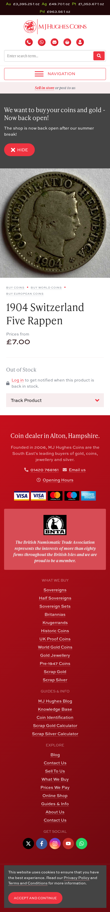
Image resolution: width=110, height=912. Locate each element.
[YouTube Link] (68, 843)
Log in (18, 380)
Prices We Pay (55, 787)
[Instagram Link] (55, 843)
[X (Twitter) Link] (28, 843)
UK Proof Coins (55, 639)
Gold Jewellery (55, 655)
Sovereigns (55, 590)
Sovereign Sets (55, 606)
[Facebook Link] (41, 843)
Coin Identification (55, 717)
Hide (22, 150)
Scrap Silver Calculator (55, 733)
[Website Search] (99, 55)
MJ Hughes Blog (55, 701)
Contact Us (55, 763)
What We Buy (55, 779)
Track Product (26, 400)
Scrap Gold (55, 671)
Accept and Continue (35, 898)
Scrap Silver (55, 680)
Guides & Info (55, 803)
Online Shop (55, 795)
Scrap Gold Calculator (55, 725)
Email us (77, 469)
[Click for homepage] (55, 26)
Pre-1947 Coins (55, 663)
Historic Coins (55, 630)
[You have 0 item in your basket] (67, 42)
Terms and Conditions (28, 883)
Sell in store (44, 87)
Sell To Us (55, 771)
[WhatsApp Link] (81, 843)
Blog (55, 754)
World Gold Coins (55, 647)
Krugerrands (55, 622)
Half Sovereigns (55, 598)
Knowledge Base (55, 709)
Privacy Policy (77, 877)
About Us (55, 812)
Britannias (55, 614)
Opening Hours (58, 480)
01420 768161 (44, 469)
